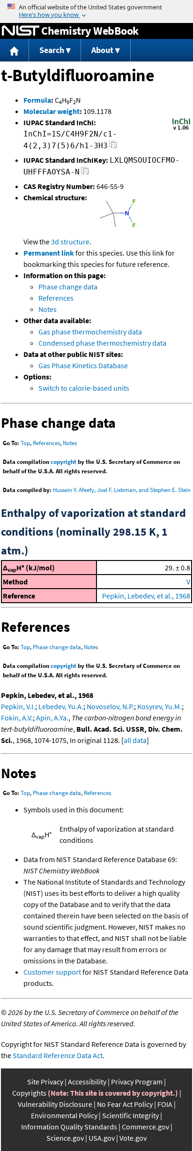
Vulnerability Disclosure (55, 1104)
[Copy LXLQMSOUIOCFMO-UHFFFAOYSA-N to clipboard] (85, 173)
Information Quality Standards (69, 1126)
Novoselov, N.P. (110, 706)
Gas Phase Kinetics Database (83, 365)
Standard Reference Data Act (58, 1055)
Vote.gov (133, 1138)
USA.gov (102, 1138)
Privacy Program (137, 1081)
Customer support (52, 972)
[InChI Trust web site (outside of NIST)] (181, 129)
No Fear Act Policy (125, 1104)
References (56, 298)
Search (51, 50)
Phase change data (67, 286)
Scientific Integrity (130, 1115)
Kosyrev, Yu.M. (159, 706)
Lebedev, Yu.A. (60, 706)
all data (135, 740)
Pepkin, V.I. (18, 706)
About (102, 50)
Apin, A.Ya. (52, 717)
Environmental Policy (64, 1115)
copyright (63, 462)
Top (25, 443)
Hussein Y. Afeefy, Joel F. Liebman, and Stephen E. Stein (122, 490)
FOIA (164, 1104)
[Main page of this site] (14, 50)
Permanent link (48, 252)
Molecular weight (51, 111)
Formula (37, 100)
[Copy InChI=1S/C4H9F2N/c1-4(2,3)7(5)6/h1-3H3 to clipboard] (113, 147)
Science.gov (65, 1138)
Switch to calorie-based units (83, 388)
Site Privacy (45, 1081)
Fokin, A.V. (17, 717)
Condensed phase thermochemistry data (102, 343)
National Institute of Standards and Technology (20, 31)
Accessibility (87, 1081)
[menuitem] (14, 50)
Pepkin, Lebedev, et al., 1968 (146, 595)
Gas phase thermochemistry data (90, 331)
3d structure (70, 241)
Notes (47, 309)
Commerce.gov (145, 1126)
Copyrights (29, 1093)
